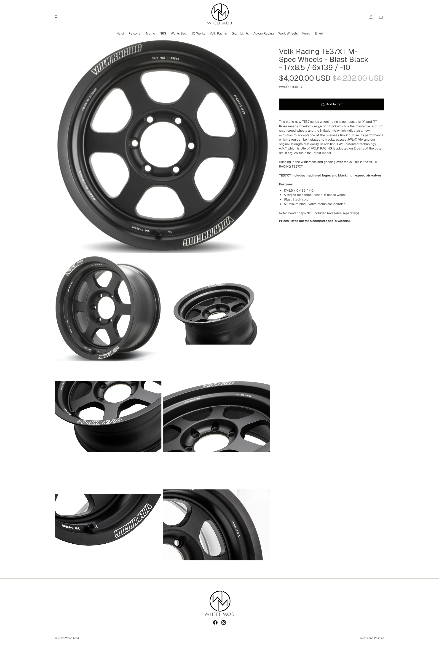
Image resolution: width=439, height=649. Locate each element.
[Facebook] (215, 622)
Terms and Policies (372, 638)
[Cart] (381, 17)
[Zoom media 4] (108, 416)
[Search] (56, 17)
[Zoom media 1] (162, 145)
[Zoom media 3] (216, 308)
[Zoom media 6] (108, 525)
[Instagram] (223, 622)
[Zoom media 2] (108, 308)
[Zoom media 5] (216, 416)
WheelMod (72, 638)
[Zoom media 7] (216, 525)
